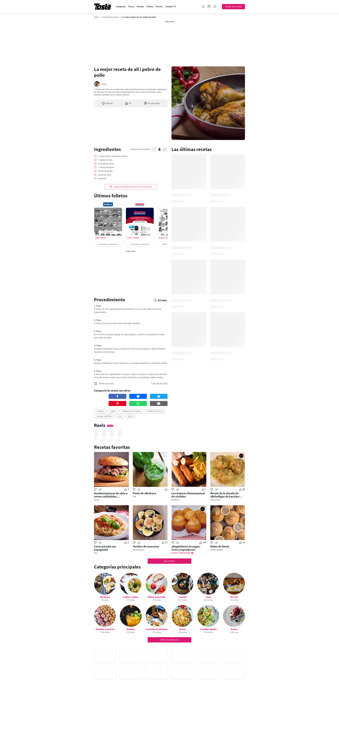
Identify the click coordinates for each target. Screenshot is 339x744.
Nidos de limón (219, 546)
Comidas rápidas (208, 629)
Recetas (140, 6)
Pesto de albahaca (144, 493)
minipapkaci (138, 549)
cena (113, 411)
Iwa (134, 496)
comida (100, 411)
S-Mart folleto (100, 238)
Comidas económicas (156, 629)
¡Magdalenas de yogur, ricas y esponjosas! (185, 548)
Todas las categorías (169, 640)
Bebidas (131, 629)
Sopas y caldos (130, 596)
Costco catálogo (133, 238)
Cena (208, 596)
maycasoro (215, 500)
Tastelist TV (170, 6)
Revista (159, 6)
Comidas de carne (110, 17)
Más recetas (169, 561)
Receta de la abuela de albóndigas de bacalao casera (224, 495)
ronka (103, 84)
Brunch (234, 596)
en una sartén (104, 416)
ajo (120, 416)
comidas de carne (131, 411)
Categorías (120, 6)
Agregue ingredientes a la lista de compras (132, 187)
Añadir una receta (233, 7)
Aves (130, 416)
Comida (182, 596)
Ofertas (149, 6)
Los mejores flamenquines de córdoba (188, 495)
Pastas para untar (157, 596)
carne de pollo (155, 411)
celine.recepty (216, 549)
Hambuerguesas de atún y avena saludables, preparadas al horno (111, 495)
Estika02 (175, 500)
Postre (234, 629)
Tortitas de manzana (146, 546)
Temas (131, 6)
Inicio (96, 17)
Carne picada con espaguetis (105, 548)
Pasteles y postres (105, 629)
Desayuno (105, 596)
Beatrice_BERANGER (181, 553)
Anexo (182, 629)
